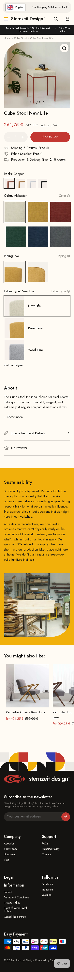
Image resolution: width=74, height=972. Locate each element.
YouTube (46, 895)
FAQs (45, 843)
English (19, 7)
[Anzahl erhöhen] (23, 137)
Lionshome (10, 854)
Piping (62, 256)
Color (62, 195)
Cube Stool (20, 38)
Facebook (47, 884)
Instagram (47, 889)
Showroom (10, 849)
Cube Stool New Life (41, 38)
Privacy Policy (12, 903)
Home (7, 38)
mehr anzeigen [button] (13, 365)
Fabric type (58, 291)
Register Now (65, 816)
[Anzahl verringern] (8, 137)
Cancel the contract (15, 916)
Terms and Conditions (16, 897)
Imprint (8, 892)
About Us (9, 843)
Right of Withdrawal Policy (15, 909)
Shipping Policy (50, 849)
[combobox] (15, 7)
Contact (46, 854)
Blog (6, 860)
